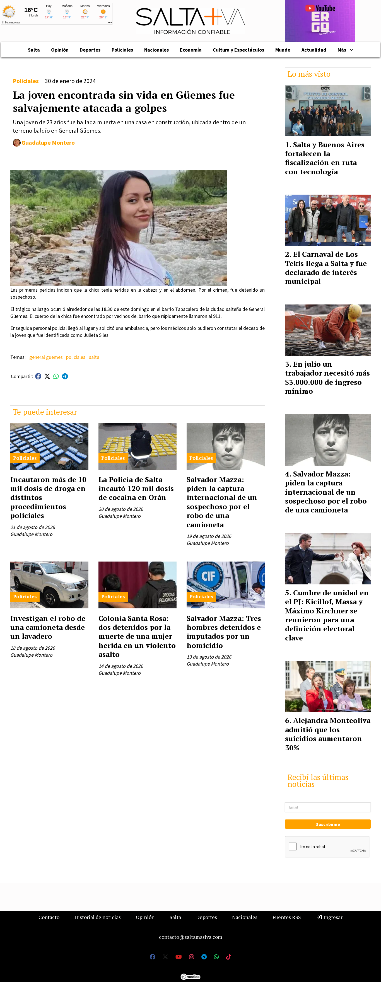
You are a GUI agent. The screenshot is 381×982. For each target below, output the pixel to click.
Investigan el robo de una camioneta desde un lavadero (47, 627)
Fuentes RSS (287, 917)
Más (341, 50)
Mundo (282, 50)
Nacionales (156, 50)
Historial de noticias (97, 917)
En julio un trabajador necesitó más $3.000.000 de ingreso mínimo (327, 377)
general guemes (46, 357)
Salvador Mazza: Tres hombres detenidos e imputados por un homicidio (224, 631)
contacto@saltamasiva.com (190, 936)
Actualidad (314, 50)
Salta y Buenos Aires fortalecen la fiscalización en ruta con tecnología (325, 158)
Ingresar (332, 917)
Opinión (60, 50)
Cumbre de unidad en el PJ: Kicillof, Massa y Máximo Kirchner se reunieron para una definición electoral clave (327, 615)
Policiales (122, 50)
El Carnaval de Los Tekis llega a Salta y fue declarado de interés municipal (326, 267)
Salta (34, 50)
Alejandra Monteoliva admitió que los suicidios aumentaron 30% (327, 733)
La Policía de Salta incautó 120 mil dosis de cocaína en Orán (136, 488)
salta (94, 357)
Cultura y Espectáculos (238, 50)
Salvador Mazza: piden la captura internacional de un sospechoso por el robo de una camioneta (222, 502)
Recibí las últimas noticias (318, 780)
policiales (75, 357)
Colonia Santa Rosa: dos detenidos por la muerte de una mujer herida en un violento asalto (137, 636)
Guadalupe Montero (48, 142)
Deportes (90, 50)
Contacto (48, 917)
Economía (191, 50)
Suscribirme (328, 824)
